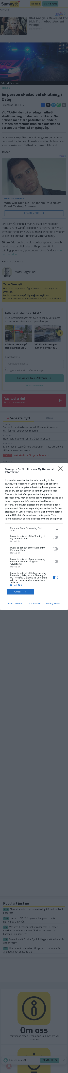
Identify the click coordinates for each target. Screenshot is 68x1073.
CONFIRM (20, 591)
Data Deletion (15, 603)
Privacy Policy (53, 603)
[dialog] (34, 536)
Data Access (34, 603)
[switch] (55, 537)
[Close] (61, 470)
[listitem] (34, 529)
